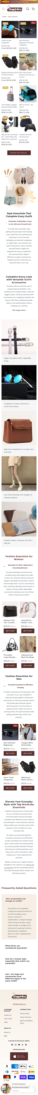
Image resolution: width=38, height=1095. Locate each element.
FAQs (6, 1022)
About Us (7, 1032)
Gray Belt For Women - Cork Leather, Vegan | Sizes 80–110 (27, 621)
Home (4, 16)
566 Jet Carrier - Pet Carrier (26, 106)
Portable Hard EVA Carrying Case (25, 136)
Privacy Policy (24, 1013)
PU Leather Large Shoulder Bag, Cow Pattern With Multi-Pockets (10, 656)
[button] (3, 8)
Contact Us (7, 1015)
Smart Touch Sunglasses (9, 779)
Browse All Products (18, 153)
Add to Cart (10, 631)
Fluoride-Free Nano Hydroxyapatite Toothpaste (21, 1086)
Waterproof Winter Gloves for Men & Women (10, 74)
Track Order (8, 1018)
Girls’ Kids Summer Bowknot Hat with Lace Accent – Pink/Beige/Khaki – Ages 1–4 (27, 75)
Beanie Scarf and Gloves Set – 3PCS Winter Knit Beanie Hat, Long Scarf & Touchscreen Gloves (10, 137)
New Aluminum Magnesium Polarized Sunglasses (26, 43)
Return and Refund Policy (26, 1022)
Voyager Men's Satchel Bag (27, 744)
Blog (5, 1036)
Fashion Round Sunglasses (6, 42)
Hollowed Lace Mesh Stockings (27, 656)
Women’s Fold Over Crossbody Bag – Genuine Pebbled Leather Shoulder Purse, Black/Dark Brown (10, 621)
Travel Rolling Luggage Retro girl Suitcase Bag (9, 106)
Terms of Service (25, 1017)
